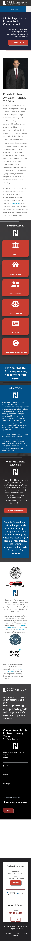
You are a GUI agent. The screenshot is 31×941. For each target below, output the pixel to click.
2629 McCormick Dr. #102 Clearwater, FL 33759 (15, 876)
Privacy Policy (15, 797)
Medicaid (15, 333)
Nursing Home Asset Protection (15, 352)
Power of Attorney (15, 313)
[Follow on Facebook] (13, 919)
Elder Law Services (15, 294)
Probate (15, 254)
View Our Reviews (15, 510)
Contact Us (17, 43)
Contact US (15, 883)
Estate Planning (15, 274)
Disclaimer (6, 797)
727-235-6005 (13, 9)
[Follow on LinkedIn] (18, 919)
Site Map (17, 933)
